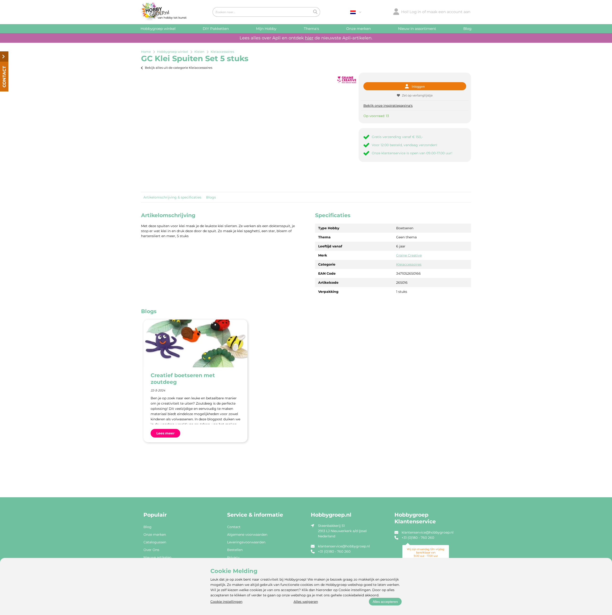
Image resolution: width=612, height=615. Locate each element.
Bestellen (235, 550)
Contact (233, 527)
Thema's (311, 28)
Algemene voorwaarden (247, 534)
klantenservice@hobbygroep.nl (344, 546)
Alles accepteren (385, 602)
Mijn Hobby (266, 28)
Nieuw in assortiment (417, 28)
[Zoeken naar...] (315, 12)
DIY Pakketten (216, 28)
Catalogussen (154, 542)
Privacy (233, 557)
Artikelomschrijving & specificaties (172, 197)
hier (309, 38)
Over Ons (151, 550)
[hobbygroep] (162, 12)
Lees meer (165, 433)
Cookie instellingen (226, 601)
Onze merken (358, 28)
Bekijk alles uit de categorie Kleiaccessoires (178, 68)
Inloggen (418, 86)
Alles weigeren (306, 601)
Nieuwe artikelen (157, 557)
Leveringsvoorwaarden (246, 542)
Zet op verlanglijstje (417, 95)
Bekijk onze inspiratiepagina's (388, 105)
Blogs (211, 197)
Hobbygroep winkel (158, 28)
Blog (467, 28)
